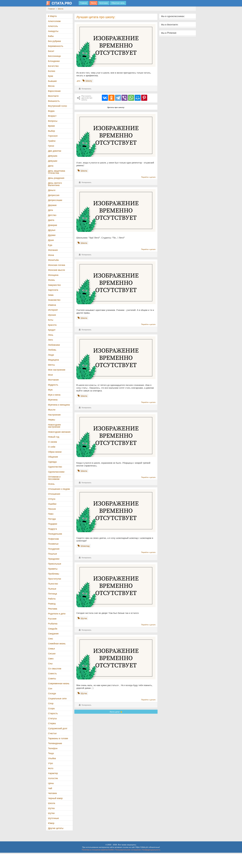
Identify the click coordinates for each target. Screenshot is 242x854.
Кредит (51, 329)
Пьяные (52, 588)
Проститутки (54, 578)
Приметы (52, 568)
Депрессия (53, 195)
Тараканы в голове (58, 738)
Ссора (51, 708)
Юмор (51, 823)
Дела (50, 165)
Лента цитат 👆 (116, 711)
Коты (50, 319)
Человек (52, 793)
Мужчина (52, 399)
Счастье (52, 733)
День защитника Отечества (56, 172)
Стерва (52, 723)
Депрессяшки (55, 200)
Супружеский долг (57, 728)
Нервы (51, 419)
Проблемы (53, 573)
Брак (50, 75)
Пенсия (52, 508)
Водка (51, 110)
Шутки (51, 813)
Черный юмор (55, 798)
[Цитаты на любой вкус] (61, 3)
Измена (52, 304)
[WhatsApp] (131, 98)
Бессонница (54, 55)
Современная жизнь (58, 683)
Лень (50, 334)
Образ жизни (55, 451)
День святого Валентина (55, 184)
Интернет (53, 309)
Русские (52, 618)
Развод (52, 603)
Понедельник (55, 533)
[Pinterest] (144, 98)
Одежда (52, 461)
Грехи (51, 145)
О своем (52, 441)
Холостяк (53, 778)
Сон (50, 688)
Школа (51, 803)
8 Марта (52, 16)
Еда (50, 245)
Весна (51, 85)
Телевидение (55, 743)
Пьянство (53, 583)
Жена (51, 255)
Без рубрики (54, 41)
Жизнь (51, 279)
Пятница (52, 593)
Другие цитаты (55, 828)
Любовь (52, 349)
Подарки (52, 523)
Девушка (52, 155)
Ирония (52, 314)
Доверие (52, 225)
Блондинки (54, 61)
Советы (52, 678)
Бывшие (52, 80)
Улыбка (52, 758)
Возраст (52, 115)
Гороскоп (53, 135)
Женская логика (56, 264)
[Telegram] (118, 98)
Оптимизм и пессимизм (54, 477)
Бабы (51, 36)
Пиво (50, 513)
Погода (52, 518)
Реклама (52, 608)
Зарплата (53, 289)
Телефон (52, 748)
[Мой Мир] (138, 98)
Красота (52, 324)
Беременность (55, 45)
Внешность (54, 100)
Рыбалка (52, 623)
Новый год (53, 436)
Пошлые (52, 553)
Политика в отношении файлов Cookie (98, 849)
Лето (50, 339)
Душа (51, 239)
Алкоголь (53, 26)
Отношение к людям (59, 488)
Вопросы (52, 120)
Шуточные (53, 818)
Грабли (51, 140)
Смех (51, 658)
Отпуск (51, 498)
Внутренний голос (57, 105)
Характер (53, 773)
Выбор (51, 130)
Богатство (53, 65)
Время (51, 125)
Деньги (51, 190)
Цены (51, 783)
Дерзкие (52, 205)
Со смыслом (54, 668)
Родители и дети (56, 613)
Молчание (53, 379)
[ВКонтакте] (105, 98)
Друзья (51, 229)
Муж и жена (54, 394)
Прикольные (54, 563)
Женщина (53, 274)
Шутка (51, 808)
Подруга (52, 528)
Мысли (51, 409)
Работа (51, 598)
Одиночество (55, 466)
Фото (50, 768)
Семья (51, 648)
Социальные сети (57, 698)
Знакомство (54, 299)
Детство (52, 215)
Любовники (54, 344)
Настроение (54, 414)
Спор (50, 703)
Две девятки (54, 150)
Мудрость (53, 384)
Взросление (54, 90)
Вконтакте (53, 95)
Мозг (50, 374)
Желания (53, 249)
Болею (51, 70)
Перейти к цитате (148, 177)
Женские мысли (56, 269)
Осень (51, 483)
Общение (53, 456)
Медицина (53, 359)
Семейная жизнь (57, 643)
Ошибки (52, 503)
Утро (50, 763)
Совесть (52, 673)
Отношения (54, 493)
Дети (50, 210)
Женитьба (53, 259)
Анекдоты (53, 31)
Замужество (54, 284)
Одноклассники (56, 471)
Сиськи (51, 653)
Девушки (52, 160)
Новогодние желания (59, 431)
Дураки (51, 235)
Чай (50, 788)
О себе (51, 446)
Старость (53, 713)
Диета (51, 220)
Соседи (52, 693)
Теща (51, 753)
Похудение (53, 548)
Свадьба (52, 628)
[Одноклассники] (111, 98)
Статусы (52, 718)
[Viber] (125, 98)
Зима (50, 294)
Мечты (51, 364)
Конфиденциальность (151, 849)
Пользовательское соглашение (128, 849)
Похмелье (53, 543)
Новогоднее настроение (54, 425)
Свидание (53, 633)
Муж (50, 389)
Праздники (53, 558)
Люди (51, 354)
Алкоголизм (54, 21)
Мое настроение (56, 369)
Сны (50, 663)
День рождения (56, 177)
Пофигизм (53, 538)
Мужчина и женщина (59, 404)
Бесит (51, 51)
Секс (50, 638)
